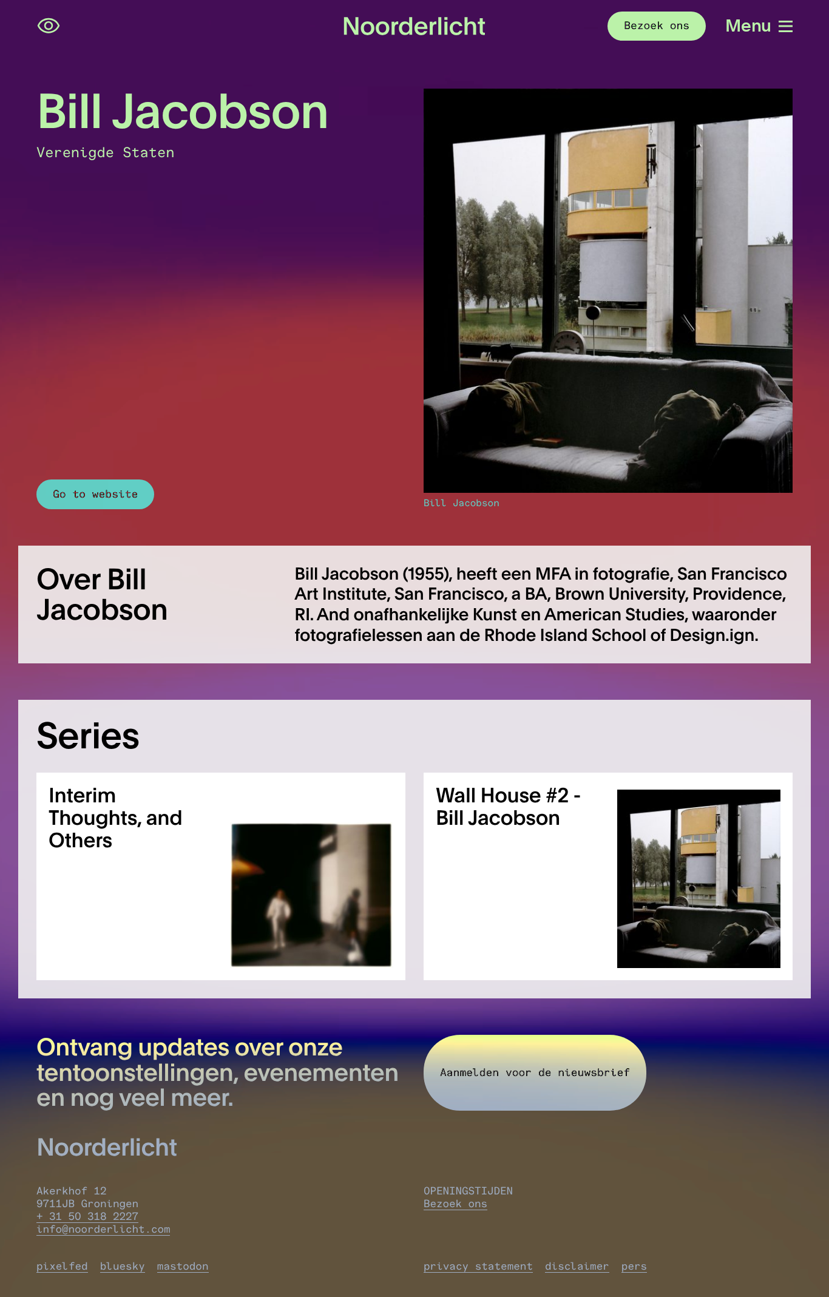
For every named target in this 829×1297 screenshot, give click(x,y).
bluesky (122, 1266)
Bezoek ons (455, 1203)
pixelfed (62, 1266)
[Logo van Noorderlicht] (414, 25)
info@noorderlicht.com (103, 1229)
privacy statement (478, 1266)
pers (634, 1266)
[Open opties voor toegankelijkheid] (48, 26)
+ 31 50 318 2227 (87, 1216)
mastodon (183, 1266)
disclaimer (577, 1266)
